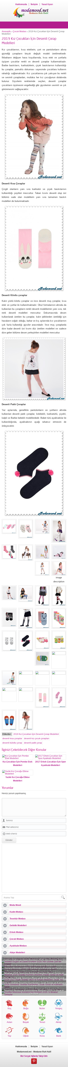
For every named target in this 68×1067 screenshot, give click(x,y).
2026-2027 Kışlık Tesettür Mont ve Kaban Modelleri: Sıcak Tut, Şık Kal (34, 979)
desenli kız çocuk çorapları (36, 738)
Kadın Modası (16, 912)
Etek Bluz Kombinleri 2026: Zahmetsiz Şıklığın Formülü (34, 965)
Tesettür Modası (17, 918)
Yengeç (58, 1008)
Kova (42, 1036)
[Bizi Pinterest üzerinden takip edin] (34, 1061)
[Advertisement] (34, 868)
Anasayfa (6, 31)
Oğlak (26, 1036)
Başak (26, 1022)
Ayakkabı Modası (18, 946)
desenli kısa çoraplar (12, 738)
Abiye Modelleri (17, 952)
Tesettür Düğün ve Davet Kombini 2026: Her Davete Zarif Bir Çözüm (34, 961)
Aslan (9, 1022)
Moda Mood (15, 905)
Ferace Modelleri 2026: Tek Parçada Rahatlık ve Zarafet (34, 968)
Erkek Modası (16, 932)
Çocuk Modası (19, 31)
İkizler (42, 1008)
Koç (9, 1008)
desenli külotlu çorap (12, 743)
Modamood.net (24, 1051)
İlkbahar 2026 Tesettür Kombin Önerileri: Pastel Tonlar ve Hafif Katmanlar (34, 975)
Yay (9, 1036)
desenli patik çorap (33, 743)
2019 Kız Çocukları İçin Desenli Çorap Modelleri (36, 734)
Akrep (58, 1022)
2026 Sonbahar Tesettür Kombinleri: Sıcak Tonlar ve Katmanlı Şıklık (34, 984)
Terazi (42, 1022)
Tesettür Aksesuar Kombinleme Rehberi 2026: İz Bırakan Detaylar (34, 992)
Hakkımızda (21, 4)
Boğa (25, 1008)
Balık (58, 1036)
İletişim (34, 4)
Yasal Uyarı (47, 4)
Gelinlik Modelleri (18, 925)
